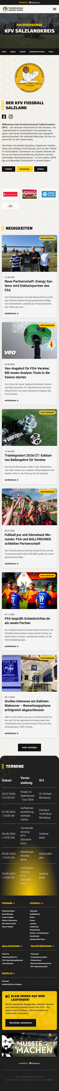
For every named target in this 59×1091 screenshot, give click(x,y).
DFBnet (40, 169)
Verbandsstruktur (8, 911)
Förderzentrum (35, 960)
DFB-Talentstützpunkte (38, 967)
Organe (13, 52)
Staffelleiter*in (35, 914)
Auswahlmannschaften (38, 957)
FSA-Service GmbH (9, 924)
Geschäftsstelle (7, 914)
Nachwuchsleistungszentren (40, 963)
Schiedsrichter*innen (37, 52)
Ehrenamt (5, 981)
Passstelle (33, 911)
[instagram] (11, 116)
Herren (32, 917)
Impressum (37, 1080)
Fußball (22, 52)
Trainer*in (5, 954)
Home (4, 52)
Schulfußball (34, 936)
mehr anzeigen (29, 747)
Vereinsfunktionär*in (9, 957)
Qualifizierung (11, 946)
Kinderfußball (35, 930)
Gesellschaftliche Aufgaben (12, 984)
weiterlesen (10, 313)
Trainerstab (34, 954)
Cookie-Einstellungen (13, 1080)
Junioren (33, 924)
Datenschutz (27, 1080)
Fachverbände (30, 25)
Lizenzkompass (7, 963)
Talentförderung (41, 946)
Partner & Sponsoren (9, 920)
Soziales (7, 973)
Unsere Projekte (7, 917)
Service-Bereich (7, 927)
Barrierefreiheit (48, 1080)
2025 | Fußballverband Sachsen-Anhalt (29, 1077)
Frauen (32, 920)
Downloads (25, 169)
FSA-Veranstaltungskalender (12, 960)
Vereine (51, 52)
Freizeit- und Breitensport (39, 933)
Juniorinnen (34, 927)
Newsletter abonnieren (20, 1022)
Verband (7, 903)
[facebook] (4, 116)
